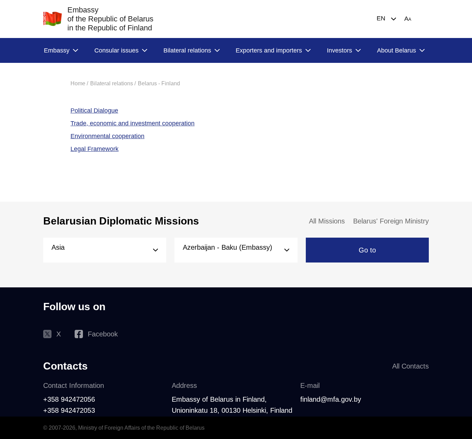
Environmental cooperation (107, 136)
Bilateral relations (187, 50)
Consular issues (116, 50)
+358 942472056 (69, 399)
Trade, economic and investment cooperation (132, 123)
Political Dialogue (94, 110)
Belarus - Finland (159, 83)
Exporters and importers (269, 50)
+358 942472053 (69, 410)
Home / (79, 83)
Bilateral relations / (113, 83)
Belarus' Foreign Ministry (391, 221)
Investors (339, 50)
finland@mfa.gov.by (330, 399)
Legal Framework (94, 148)
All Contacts (410, 366)
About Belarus (396, 50)
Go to (367, 250)
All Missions (327, 221)
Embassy (56, 50)
